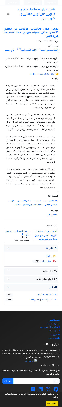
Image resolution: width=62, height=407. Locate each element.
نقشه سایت (54, 338)
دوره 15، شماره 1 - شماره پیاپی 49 (17, 232)
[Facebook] (56, 390)
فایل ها (49, 248)
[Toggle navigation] (8, 14)
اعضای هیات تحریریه (50, 327)
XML (49, 256)
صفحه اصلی (54, 320)
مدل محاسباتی (24, 200)
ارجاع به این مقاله (44, 279)
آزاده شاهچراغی (29, 50)
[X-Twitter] (48, 390)
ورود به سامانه (32, 3)
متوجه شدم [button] (51, 403)
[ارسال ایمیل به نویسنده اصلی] (20, 49)
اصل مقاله (43, 261)
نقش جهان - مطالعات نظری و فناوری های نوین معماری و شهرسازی (36, 14)
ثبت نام (11, 3)
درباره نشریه (53, 323)
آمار (51, 287)
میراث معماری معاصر (32, 204)
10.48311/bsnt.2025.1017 (42, 74)
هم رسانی (48, 270)
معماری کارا (52, 214)
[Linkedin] (40, 390)
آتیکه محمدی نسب (49, 50)
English (50, 3)
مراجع (50, 225)
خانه (18, 204)
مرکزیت (37, 200)
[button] (51, 397)
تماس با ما (55, 334)
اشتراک (7, 381)
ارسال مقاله (54, 330)
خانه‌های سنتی (50, 200)
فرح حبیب (9, 50)
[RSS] (33, 390)
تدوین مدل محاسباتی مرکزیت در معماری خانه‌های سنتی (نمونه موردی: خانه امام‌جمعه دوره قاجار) (31, 32)
